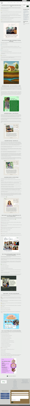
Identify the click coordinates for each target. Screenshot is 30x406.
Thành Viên (14, 2)
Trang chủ (9, 2)
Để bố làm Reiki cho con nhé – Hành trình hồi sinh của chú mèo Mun (26, 17)
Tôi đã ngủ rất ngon (25, 10)
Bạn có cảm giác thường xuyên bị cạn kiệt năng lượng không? (11, 330)
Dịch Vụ (22, 2)
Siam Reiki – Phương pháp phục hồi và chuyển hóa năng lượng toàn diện (26, 15)
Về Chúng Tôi (11, 2)
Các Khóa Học (17, 2)
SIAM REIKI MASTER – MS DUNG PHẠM (11, 177)
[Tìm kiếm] (28, 6)
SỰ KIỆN (20, 2)
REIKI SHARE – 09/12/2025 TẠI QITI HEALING (11, 293)
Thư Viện (25, 2)
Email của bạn (12, 393)
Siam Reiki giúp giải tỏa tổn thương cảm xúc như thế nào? (26, 12)
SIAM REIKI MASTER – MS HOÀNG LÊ (11, 140)
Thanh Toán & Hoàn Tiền (25, 381)
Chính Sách (28, 2)
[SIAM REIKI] (3, 2)
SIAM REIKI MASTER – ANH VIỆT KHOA (11, 113)
